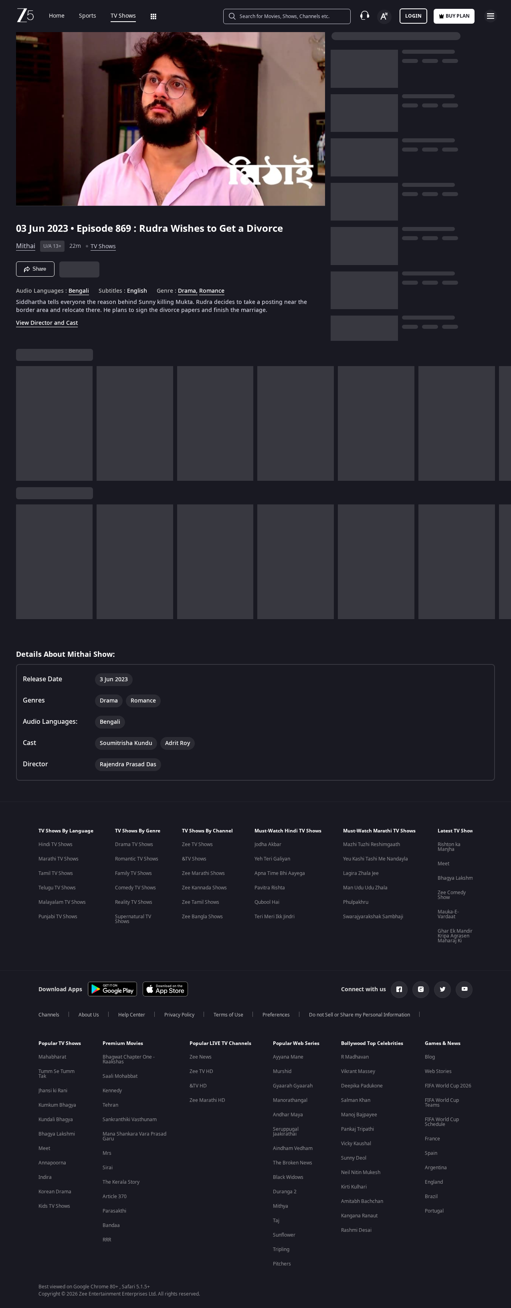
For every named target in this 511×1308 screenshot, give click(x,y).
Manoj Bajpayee (359, 1114)
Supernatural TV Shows (133, 919)
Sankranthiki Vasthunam (130, 1119)
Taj (276, 1220)
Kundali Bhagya (55, 1119)
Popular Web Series (296, 1043)
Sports (87, 16)
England (434, 1182)
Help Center (131, 1014)
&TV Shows (194, 859)
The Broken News (292, 1162)
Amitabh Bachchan (362, 1201)
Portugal (434, 1211)
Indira (45, 1177)
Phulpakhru (355, 902)
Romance (211, 291)
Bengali (79, 291)
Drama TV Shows (134, 844)
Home (57, 16)
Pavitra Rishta (269, 887)
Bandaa (111, 1225)
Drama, (188, 291)
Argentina (436, 1167)
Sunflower (284, 1235)
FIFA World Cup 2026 (448, 1085)
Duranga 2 (285, 1191)
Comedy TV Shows (135, 887)
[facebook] (399, 989)
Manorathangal (290, 1100)
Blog (430, 1057)
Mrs (107, 1153)
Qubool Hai (266, 902)
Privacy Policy (179, 1014)
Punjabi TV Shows (57, 916)
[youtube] (464, 989)
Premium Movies (123, 1043)
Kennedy (112, 1090)
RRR (107, 1239)
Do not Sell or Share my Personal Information (359, 1014)
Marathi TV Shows (58, 859)
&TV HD (198, 1085)
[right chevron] (502, 423)
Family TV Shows (133, 873)
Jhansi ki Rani (52, 1090)
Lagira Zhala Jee (361, 873)
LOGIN (413, 16)
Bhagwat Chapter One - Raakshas (129, 1059)
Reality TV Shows (133, 902)
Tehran (110, 1105)
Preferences (276, 1014)
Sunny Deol (353, 1158)
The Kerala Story (121, 1182)
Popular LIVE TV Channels (220, 1043)
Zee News (201, 1057)
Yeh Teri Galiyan (272, 859)
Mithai (25, 246)
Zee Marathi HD (207, 1100)
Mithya (280, 1206)
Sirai (108, 1167)
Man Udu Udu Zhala (365, 887)
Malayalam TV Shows (62, 902)
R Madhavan (355, 1057)
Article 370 (115, 1196)
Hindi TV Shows (55, 844)
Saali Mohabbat (120, 1076)
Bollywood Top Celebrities (372, 1043)
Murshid (282, 1071)
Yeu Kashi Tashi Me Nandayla (375, 859)
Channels (48, 1014)
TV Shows (123, 16)
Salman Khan (355, 1100)
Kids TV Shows (54, 1206)
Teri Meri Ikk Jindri (274, 916)
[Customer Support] (365, 16)
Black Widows (288, 1177)
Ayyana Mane (288, 1057)
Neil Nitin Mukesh (360, 1172)
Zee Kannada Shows (204, 887)
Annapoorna (52, 1162)
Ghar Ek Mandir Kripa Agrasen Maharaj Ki (455, 935)
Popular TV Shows (59, 1043)
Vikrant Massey (358, 1071)
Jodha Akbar (267, 844)
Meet (443, 863)
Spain (431, 1153)
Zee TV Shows (197, 844)
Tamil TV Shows (55, 873)
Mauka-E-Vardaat (448, 914)
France (432, 1138)
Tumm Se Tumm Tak (56, 1074)
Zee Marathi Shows (203, 873)
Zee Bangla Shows (202, 916)
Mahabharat (52, 1057)
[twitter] (442, 989)
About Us (89, 1014)
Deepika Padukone (362, 1085)
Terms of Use (228, 1014)
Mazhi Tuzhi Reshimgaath (371, 844)
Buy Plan (458, 16)
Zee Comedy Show (452, 895)
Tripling (281, 1249)
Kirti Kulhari (354, 1187)
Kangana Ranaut (359, 1215)
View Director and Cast (47, 323)
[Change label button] (384, 17)
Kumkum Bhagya (57, 1105)
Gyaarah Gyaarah (293, 1085)
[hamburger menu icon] (490, 16)
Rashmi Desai (356, 1230)
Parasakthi (114, 1211)
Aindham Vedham (293, 1148)
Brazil (431, 1196)
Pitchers (282, 1264)
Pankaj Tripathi (357, 1129)
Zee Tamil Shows (200, 902)
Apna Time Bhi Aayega (279, 873)
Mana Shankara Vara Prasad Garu (134, 1136)
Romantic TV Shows (136, 859)
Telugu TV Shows (57, 887)
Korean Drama (54, 1191)
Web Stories (438, 1071)
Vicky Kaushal (356, 1143)
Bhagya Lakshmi (456, 878)
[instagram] (420, 989)
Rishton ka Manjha (449, 847)
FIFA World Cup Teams (442, 1103)
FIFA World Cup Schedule (442, 1122)
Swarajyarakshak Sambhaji (373, 916)
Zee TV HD (201, 1071)
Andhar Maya (288, 1114)
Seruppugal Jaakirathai (286, 1132)
